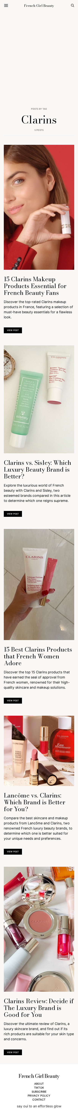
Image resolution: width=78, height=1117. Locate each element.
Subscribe (39, 1091)
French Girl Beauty (39, 5)
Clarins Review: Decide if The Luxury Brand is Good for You (39, 1007)
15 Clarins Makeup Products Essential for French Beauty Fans (35, 285)
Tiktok (39, 1087)
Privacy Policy (39, 1095)
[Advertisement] (39, 59)
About (39, 1083)
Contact (38, 1099)
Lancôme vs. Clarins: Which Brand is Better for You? (34, 802)
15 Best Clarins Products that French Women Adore (38, 656)
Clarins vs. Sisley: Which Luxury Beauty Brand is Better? (37, 469)
